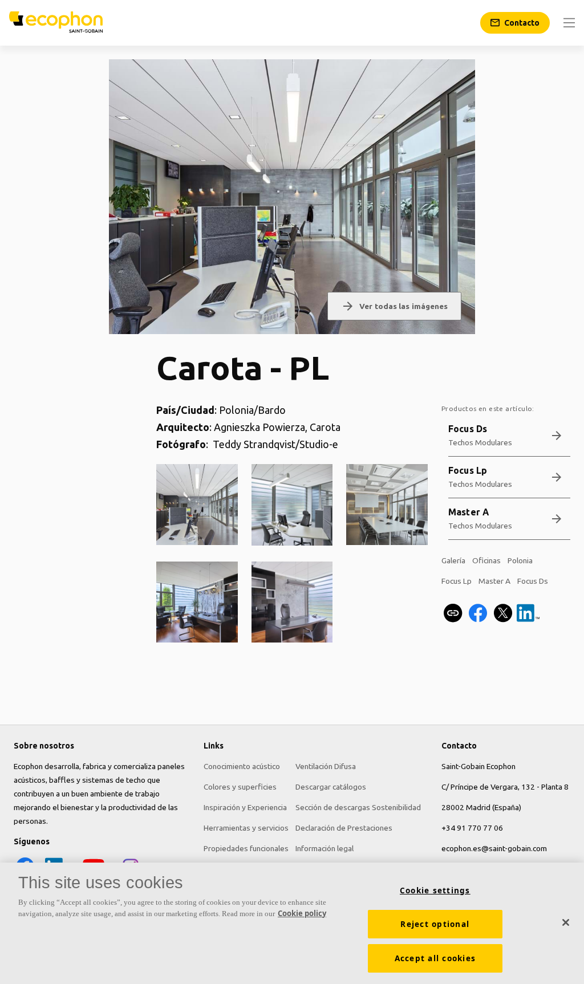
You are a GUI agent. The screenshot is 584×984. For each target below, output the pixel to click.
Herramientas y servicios (246, 827)
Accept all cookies (435, 958)
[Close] (565, 922)
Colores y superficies (240, 786)
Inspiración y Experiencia (245, 807)
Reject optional (434, 924)
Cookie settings (435, 890)
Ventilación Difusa (325, 766)
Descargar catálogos (330, 786)
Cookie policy (302, 913)
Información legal (324, 848)
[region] (292, 923)
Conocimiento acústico (242, 766)
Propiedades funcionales (246, 848)
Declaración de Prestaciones (343, 827)
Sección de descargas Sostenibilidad (358, 807)
